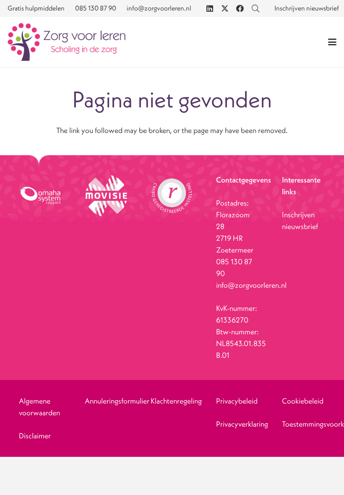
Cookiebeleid (302, 401)
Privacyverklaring (242, 424)
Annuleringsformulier (117, 401)
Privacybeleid (237, 401)
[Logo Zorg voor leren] (66, 42)
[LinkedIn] (209, 8)
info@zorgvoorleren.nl (251, 285)
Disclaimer (35, 435)
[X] (224, 8)
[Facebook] (240, 8)
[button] (332, 42)
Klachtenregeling (176, 401)
